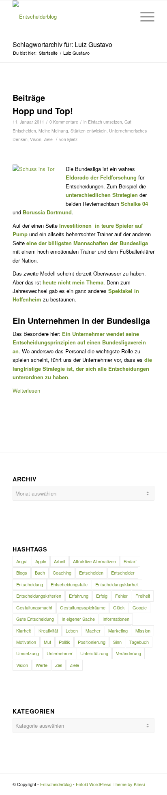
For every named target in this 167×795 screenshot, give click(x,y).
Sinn (117, 642)
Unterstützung (94, 653)
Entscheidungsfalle (69, 584)
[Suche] (124, 16)
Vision (35, 139)
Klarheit (23, 630)
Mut (47, 642)
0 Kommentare (63, 122)
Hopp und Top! (43, 111)
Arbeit (59, 561)
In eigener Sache (78, 618)
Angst (22, 561)
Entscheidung (29, 584)
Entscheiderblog (56, 784)
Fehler (121, 595)
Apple (40, 561)
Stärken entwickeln (89, 131)
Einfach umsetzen (105, 122)
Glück (119, 607)
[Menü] (143, 16)
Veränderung (128, 653)
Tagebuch (139, 642)
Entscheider (123, 572)
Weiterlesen (26, 390)
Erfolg (101, 595)
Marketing (118, 630)
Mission (142, 630)
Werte (41, 665)
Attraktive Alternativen (94, 561)
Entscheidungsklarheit (117, 584)
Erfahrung (78, 595)
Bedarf (130, 561)
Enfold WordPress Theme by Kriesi (110, 784)
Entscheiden (91, 572)
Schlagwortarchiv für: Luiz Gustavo (62, 44)
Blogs (21, 572)
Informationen (116, 618)
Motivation (26, 642)
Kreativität (48, 630)
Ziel (58, 665)
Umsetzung (27, 653)
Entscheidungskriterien (38, 595)
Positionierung (91, 642)
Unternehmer (60, 653)
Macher (93, 630)
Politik (64, 642)
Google (140, 607)
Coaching (62, 572)
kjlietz (72, 139)
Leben (72, 630)
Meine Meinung (53, 131)
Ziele (48, 139)
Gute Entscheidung (35, 618)
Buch (40, 572)
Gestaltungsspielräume (82, 607)
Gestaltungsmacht (34, 607)
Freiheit (142, 595)
